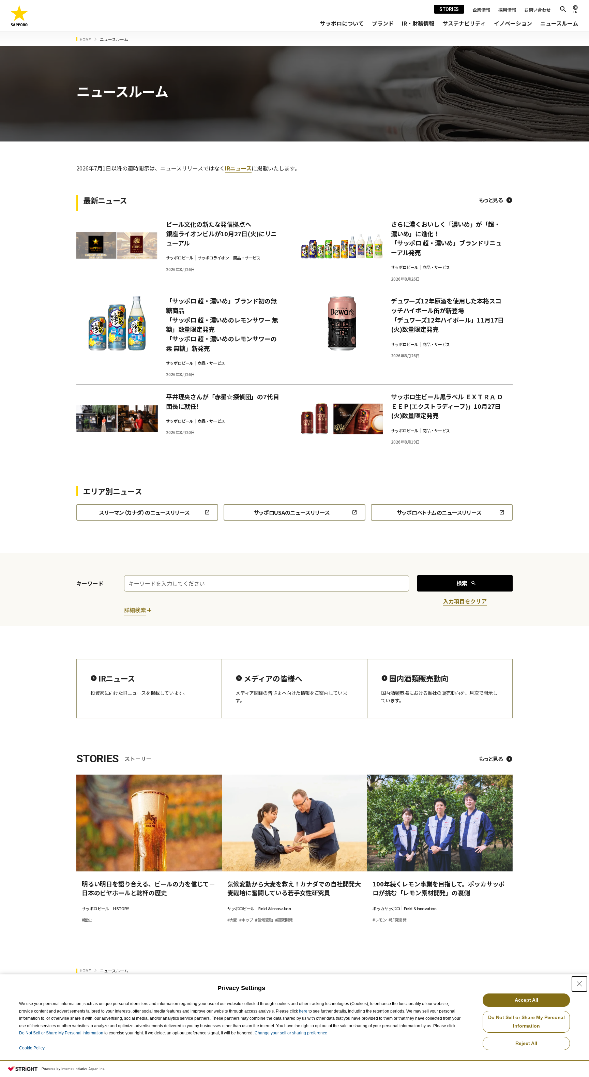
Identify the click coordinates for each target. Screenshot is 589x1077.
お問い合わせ (537, 9)
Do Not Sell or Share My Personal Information (61, 1033)
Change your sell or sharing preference (291, 1033)
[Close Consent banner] (579, 983)
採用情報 (507, 9)
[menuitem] (342, 23)
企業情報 (481, 9)
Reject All (526, 1043)
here (303, 1011)
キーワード (90, 583)
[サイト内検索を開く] (563, 9)
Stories (449, 9)
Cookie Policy (32, 1048)
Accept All (526, 1000)
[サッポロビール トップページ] (19, 16)
